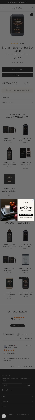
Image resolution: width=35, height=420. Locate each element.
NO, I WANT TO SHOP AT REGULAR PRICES (26, 217)
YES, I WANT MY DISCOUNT (26, 214)
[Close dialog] (33, 200)
